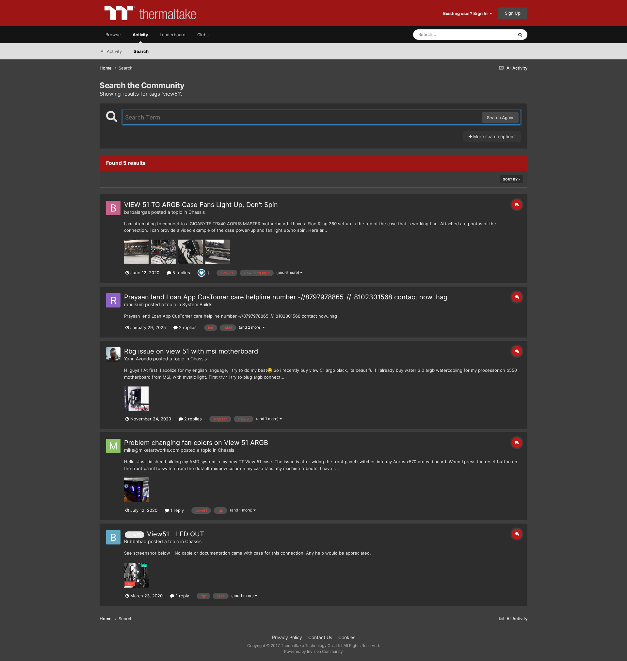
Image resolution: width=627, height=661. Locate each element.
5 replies (180, 272)
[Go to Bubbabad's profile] (113, 537)
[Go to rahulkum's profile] (113, 300)
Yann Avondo (138, 358)
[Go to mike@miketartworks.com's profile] (113, 446)
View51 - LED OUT (175, 534)
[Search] (520, 34)
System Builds (197, 304)
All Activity (111, 51)
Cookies (346, 637)
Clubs (203, 34)
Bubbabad (135, 541)
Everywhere (493, 34)
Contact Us (320, 637)
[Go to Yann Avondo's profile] (113, 354)
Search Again (500, 117)
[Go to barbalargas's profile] (113, 208)
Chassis (196, 212)
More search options (494, 136)
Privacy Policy (287, 637)
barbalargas (137, 212)
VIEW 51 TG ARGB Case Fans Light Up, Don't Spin (201, 205)
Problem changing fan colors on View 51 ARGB (196, 443)
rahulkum (134, 304)
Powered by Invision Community (313, 651)
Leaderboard (172, 34)
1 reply (176, 510)
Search (141, 51)
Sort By (510, 179)
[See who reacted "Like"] (201, 272)
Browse (113, 34)
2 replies (187, 327)
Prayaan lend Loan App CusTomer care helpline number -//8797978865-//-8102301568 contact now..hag (285, 297)
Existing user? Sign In (466, 13)
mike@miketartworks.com (151, 450)
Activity (140, 34)
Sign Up (513, 13)
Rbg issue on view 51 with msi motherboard (191, 351)
